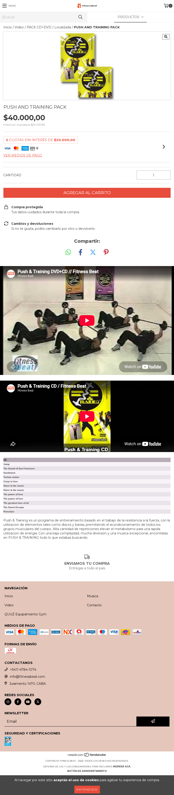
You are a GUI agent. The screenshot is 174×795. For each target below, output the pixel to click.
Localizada (62, 27)
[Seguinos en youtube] (27, 701)
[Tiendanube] (87, 756)
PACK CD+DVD (39, 27)
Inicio (7, 27)
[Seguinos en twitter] (37, 701)
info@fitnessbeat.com (27, 677)
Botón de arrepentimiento (87, 771)
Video (19, 27)
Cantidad (12, 175)
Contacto (94, 605)
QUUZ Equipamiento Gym (25, 614)
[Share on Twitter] (93, 252)
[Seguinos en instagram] (8, 701)
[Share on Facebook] (80, 252)
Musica (92, 596)
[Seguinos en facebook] (17, 701)
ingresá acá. (122, 766)
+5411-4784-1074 (23, 670)
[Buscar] (80, 17)
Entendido (87, 789)
